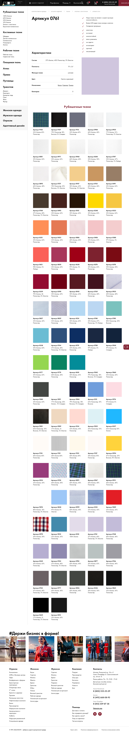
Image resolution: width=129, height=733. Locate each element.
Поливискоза (7, 40)
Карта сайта (74, 730)
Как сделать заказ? (78, 716)
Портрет (75, 672)
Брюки (32, 683)
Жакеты (32, 680)
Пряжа (6, 74)
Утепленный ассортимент (38, 698)
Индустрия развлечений (17, 718)
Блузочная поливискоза (11, 26)
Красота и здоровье (15, 693)
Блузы (32, 672)
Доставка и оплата (78, 711)
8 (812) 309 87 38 (101, 703)
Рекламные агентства (16, 698)
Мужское (55, 669)
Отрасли (7, 120)
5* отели (12, 690)
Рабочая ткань (7, 54)
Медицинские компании (17, 708)
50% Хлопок (7, 20)
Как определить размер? (80, 713)
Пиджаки (54, 683)
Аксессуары (34, 701)
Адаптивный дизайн (14, 125)
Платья (32, 691)
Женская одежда (12, 110)
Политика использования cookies (111, 730)
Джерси (5, 91)
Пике (4, 97)
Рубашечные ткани (13, 11)
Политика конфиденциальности (89, 730)
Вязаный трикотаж (36, 693)
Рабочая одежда (35, 696)
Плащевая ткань (12, 62)
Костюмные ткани (12, 32)
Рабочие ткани (11, 50)
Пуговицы (8, 80)
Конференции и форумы (17, 680)
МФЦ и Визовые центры (17, 675)
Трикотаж (8, 86)
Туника (71, 85)
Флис (5, 99)
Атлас (6, 68)
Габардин (6, 36)
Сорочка (65, 85)
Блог (73, 688)
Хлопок (5, 45)
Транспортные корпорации (13, 684)
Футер (5, 102)
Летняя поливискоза (9, 38)
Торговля (12, 695)
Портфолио (54, 3)
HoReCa (12, 716)
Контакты (77, 3)
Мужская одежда (12, 115)
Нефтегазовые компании (17, 701)
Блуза (60, 85)
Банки (11, 703)
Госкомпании (13, 672)
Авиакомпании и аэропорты (14, 712)
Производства (13, 706)
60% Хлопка (7, 18)
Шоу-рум (75, 677)
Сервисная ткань (8, 57)
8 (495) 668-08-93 (101, 697)
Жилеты (32, 677)
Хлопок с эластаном (9, 24)
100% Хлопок (7, 16)
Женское (34, 669)
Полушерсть (7, 43)
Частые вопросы (77, 721)
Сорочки (33, 675)
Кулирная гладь (8, 95)
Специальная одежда (16, 721)
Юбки (32, 688)
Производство (76, 675)
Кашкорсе (6, 93)
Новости (75, 685)
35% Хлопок (7, 22)
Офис (11, 677)
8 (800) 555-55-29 (109, 2)
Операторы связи (15, 687)
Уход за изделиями (78, 718)
